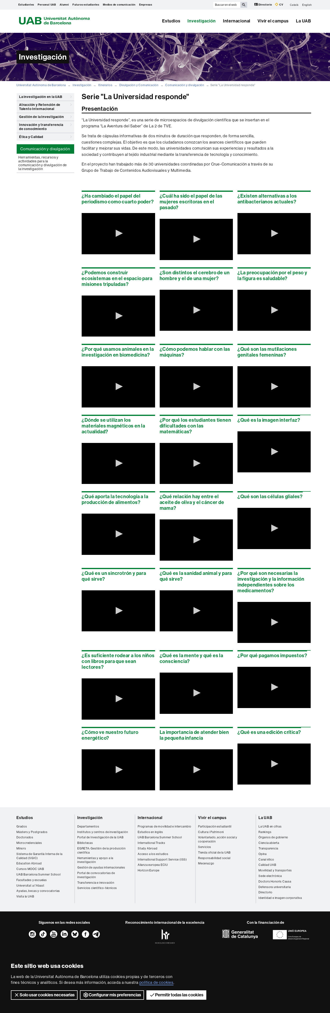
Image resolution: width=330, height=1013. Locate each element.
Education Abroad (29, 863)
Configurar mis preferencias (115, 995)
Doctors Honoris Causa (274, 881)
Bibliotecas (85, 843)
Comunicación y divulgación (184, 85)
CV (281, 4)
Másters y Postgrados (32, 832)
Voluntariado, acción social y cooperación (217, 839)
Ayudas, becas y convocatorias (38, 891)
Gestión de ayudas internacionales (101, 867)
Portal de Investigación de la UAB (100, 837)
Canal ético (266, 859)
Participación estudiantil (214, 826)
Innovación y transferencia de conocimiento (41, 127)
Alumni (64, 4)
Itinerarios (105, 85)
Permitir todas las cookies (179, 995)
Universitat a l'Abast (30, 885)
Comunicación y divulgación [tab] (45, 149)
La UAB (303, 21)
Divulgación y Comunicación (138, 85)
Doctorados (24, 837)
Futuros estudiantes (85, 4)
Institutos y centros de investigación (102, 832)
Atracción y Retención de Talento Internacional (39, 107)
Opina (262, 854)
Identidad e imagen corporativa (280, 898)
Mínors (21, 848)
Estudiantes (26, 4)
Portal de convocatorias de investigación (96, 875)
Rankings (264, 832)
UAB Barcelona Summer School (38, 874)
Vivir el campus (273, 21)
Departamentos (88, 826)
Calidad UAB (267, 865)
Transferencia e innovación (95, 882)
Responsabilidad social (214, 858)
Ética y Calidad (31, 137)
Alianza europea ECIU (153, 865)
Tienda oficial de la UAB (214, 852)
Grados (21, 826)
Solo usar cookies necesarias (47, 995)
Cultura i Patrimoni (211, 832)
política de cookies (156, 982)
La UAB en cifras (270, 826)
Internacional (236, 21)
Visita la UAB (25, 896)
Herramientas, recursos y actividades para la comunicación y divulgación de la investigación (42, 163)
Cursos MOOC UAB (30, 869)
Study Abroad (148, 848)
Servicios (204, 847)
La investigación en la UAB (40, 97)
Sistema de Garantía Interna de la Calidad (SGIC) (39, 856)
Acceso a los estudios (153, 854)
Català (294, 4)
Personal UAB (47, 4)
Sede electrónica (270, 876)
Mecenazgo (206, 863)
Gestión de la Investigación (41, 117)
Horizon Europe (148, 870)
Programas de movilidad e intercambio (164, 826)
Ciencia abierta (268, 843)
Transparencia (268, 848)
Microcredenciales (29, 843)
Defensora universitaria (274, 887)
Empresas (145, 4)
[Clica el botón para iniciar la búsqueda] (243, 5)
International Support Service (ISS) (162, 859)
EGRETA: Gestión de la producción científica (101, 850)
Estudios (171, 21)
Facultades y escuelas (31, 880)
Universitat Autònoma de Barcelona (41, 85)
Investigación (201, 21)
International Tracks (151, 843)
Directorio (265, 4)
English (307, 4)
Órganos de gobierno (273, 837)
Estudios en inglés (150, 832)
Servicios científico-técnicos (97, 888)
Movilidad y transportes (275, 870)
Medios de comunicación (119, 4)
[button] (118, 233)
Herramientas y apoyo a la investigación (95, 860)
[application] (118, 233)
